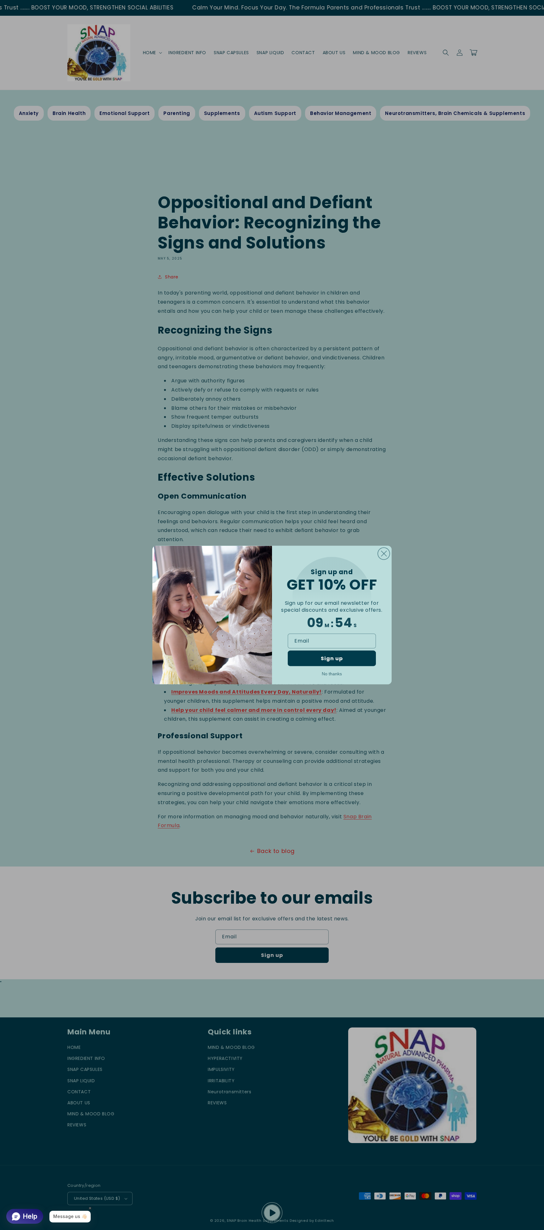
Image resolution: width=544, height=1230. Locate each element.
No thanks (332, 673)
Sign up (332, 658)
